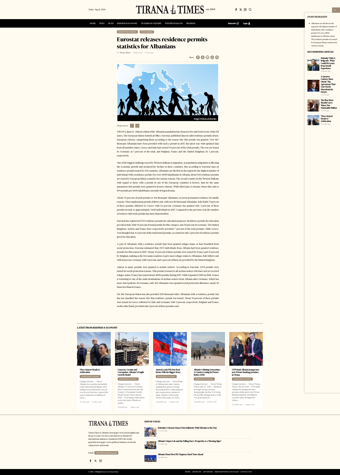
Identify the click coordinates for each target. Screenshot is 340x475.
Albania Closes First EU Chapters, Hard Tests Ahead (180, 454)
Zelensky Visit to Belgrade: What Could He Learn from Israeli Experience (328, 63)
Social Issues (146, 32)
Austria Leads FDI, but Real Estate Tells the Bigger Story (168, 370)
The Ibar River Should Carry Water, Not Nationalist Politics (329, 104)
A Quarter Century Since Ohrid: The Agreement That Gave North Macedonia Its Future (328, 84)
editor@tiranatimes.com (106, 453)
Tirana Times (125, 52)
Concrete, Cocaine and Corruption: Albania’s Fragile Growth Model (131, 372)
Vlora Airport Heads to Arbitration (327, 119)
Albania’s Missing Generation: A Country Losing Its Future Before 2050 (207, 372)
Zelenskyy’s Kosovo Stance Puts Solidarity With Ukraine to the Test (187, 428)
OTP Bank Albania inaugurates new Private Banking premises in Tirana (245, 372)
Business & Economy (127, 32)
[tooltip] (236, 9)
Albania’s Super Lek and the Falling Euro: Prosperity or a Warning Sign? (189, 441)
